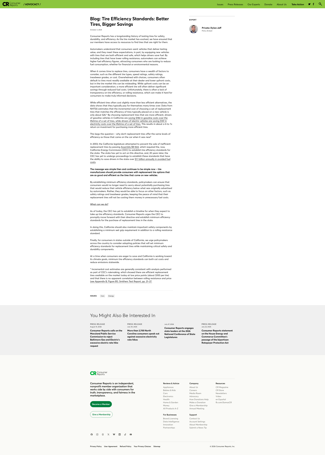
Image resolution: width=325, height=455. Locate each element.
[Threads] (102, 434)
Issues (220, 4)
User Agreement (110, 446)
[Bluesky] (114, 434)
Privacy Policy (96, 446)
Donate (268, 4)
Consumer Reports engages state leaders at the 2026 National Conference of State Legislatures (179, 333)
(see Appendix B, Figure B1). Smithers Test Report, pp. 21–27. (121, 281)
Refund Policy (125, 446)
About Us (282, 4)
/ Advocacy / (32, 4)
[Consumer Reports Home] (100, 373)
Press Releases (235, 4)
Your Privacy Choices (142, 446)
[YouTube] (130, 434)
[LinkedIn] (119, 434)
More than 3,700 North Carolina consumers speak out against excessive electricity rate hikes (143, 335)
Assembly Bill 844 (130, 146)
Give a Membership (101, 414)
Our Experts (254, 4)
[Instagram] (97, 434)
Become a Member (101, 404)
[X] (108, 434)
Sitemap (156, 446)
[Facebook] (91, 434)
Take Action (298, 4)
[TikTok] (125, 434)
